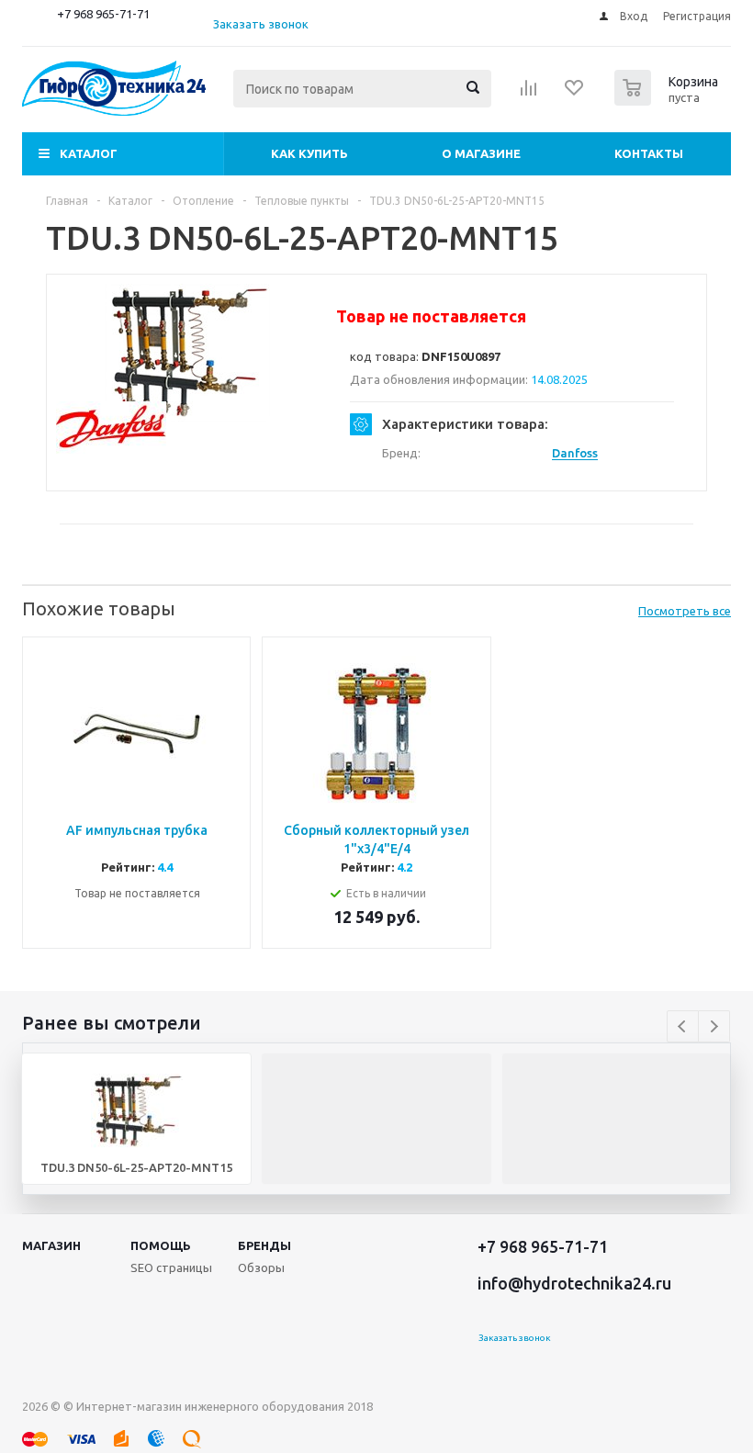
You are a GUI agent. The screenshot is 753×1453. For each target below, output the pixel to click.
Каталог (89, 153)
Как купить (309, 153)
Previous (683, 1026)
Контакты (648, 153)
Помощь (160, 1245)
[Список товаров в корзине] (668, 100)
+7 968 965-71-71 (103, 13)
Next (714, 1026)
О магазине (481, 153)
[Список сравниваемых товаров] (529, 93)
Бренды (264, 1245)
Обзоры (261, 1267)
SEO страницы (171, 1267)
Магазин (51, 1245)
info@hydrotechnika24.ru (574, 1283)
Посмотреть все (684, 610)
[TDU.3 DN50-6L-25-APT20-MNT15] (187, 353)
